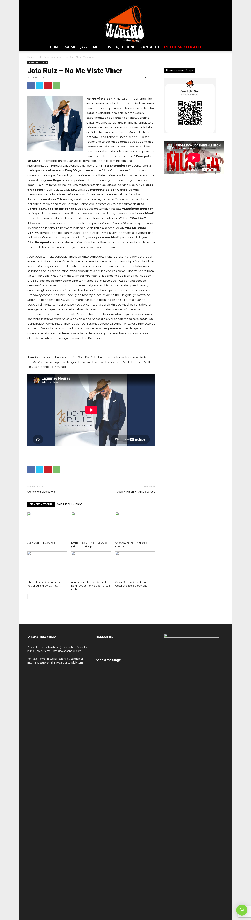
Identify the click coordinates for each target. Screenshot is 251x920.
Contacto (150, 47)
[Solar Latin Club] (125, 24)
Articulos (102, 47)
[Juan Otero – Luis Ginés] (47, 526)
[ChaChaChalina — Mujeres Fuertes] (135, 526)
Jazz (84, 47)
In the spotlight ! (182, 47)
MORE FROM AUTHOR (70, 504)
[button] (219, 47)
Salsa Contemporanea (49, 57)
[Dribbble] (180, 2)
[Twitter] (214, 2)
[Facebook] (186, 2)
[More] (65, 85)
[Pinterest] (48, 85)
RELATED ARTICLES (41, 504)
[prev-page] (29, 596)
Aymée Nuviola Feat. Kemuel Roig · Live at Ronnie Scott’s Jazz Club (90, 586)
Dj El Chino (126, 47)
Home (55, 47)
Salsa (70, 47)
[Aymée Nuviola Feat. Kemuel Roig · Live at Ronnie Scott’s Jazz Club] (91, 565)
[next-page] (35, 596)
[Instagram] (200, 2)
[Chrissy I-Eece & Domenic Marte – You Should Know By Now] (47, 565)
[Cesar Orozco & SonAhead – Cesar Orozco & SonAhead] (135, 565)
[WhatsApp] (220, 2)
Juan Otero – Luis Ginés (41, 542)
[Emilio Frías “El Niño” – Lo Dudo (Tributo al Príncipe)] (91, 526)
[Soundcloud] (207, 2)
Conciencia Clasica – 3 (41, 491)
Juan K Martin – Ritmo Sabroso (136, 491)
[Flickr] (193, 2)
